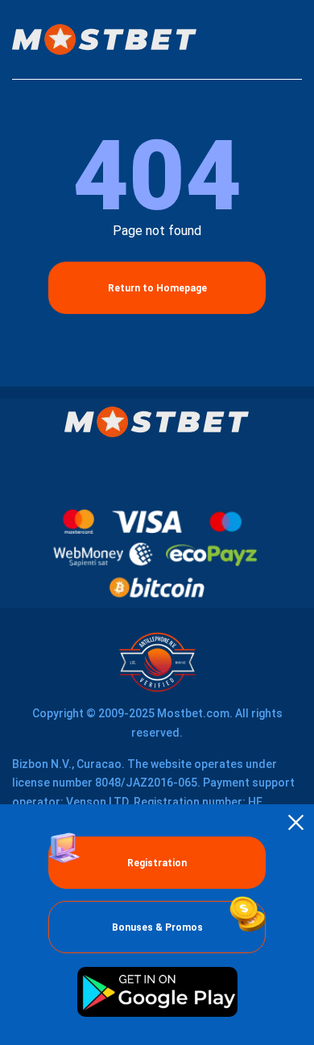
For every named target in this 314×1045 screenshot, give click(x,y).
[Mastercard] (78, 522)
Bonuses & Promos (157, 927)
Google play (157, 992)
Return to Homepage (157, 288)
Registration (157, 863)
